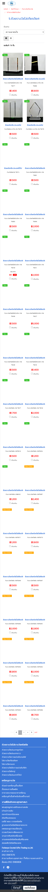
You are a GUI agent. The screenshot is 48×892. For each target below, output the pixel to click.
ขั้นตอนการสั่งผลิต (10, 789)
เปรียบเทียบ (14, 95)
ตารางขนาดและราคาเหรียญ (14, 792)
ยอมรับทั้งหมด (30, 888)
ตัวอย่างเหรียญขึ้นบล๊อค (12, 785)
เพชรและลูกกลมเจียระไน (12, 828)
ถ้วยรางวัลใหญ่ (8, 771)
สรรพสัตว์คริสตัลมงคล (11, 843)
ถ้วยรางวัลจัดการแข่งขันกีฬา (14, 767)
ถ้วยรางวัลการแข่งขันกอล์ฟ (14, 757)
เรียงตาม (8, 27)
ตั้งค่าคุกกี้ (16, 888)
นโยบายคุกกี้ (12, 883)
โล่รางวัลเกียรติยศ (10, 760)
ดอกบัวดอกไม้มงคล (10, 814)
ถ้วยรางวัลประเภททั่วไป (12, 774)
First (12, 732)
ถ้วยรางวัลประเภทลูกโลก (12, 749)
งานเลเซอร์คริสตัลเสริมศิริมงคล (15, 839)
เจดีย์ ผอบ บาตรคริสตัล (12, 821)
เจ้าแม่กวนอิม (7, 810)
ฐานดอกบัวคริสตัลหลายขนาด (14, 825)
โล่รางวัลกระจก (8, 764)
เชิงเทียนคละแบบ (9, 817)
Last (35, 732)
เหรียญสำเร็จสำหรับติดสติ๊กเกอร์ (16, 796)
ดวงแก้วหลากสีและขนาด (12, 832)
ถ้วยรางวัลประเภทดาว (11, 753)
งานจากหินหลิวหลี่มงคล (12, 835)
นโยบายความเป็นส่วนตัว (31, 880)
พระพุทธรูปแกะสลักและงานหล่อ (15, 807)
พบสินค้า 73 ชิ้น (9, 45)
